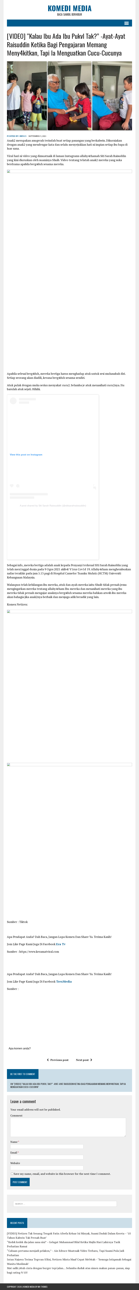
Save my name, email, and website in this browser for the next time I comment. (62, 1174)
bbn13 (23, 136)
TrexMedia (64, 981)
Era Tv (60, 944)
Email (14, 1152)
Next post (82, 1060)
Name (14, 1142)
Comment (16, 1115)
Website (15, 1163)
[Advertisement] (52, 532)
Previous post (59, 1060)
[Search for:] (65, 1203)
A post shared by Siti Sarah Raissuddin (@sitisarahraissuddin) (53, 505)
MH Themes (42, 1286)
